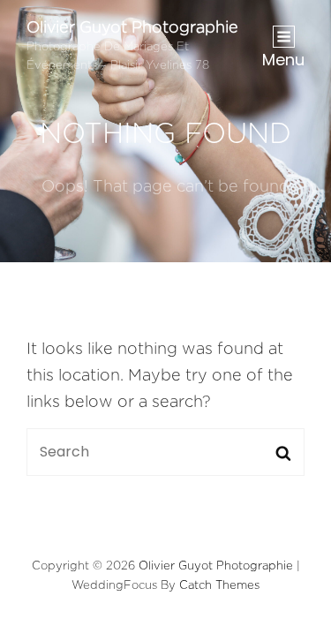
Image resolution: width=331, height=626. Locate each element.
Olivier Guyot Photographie (132, 28)
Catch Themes (219, 586)
